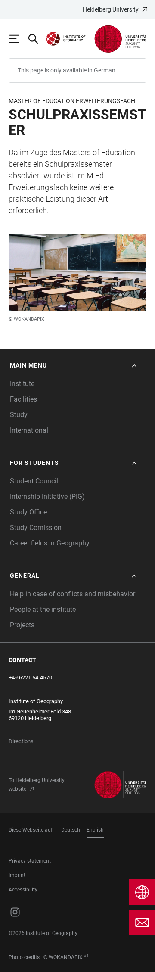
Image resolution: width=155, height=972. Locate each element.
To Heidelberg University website (37, 784)
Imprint (17, 875)
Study (19, 415)
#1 (86, 955)
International (29, 430)
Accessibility (23, 890)
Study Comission (36, 527)
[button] (74, 365)
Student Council (34, 481)
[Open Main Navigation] (18, 39)
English (95, 830)
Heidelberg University (111, 9)
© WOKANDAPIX (26, 319)
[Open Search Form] (37, 39)
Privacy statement (30, 861)
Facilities (23, 399)
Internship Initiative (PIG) (47, 496)
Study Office (28, 512)
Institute (22, 384)
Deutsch (70, 830)
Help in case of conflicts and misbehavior (72, 594)
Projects (22, 625)
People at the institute (43, 609)
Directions (21, 741)
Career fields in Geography (50, 543)
